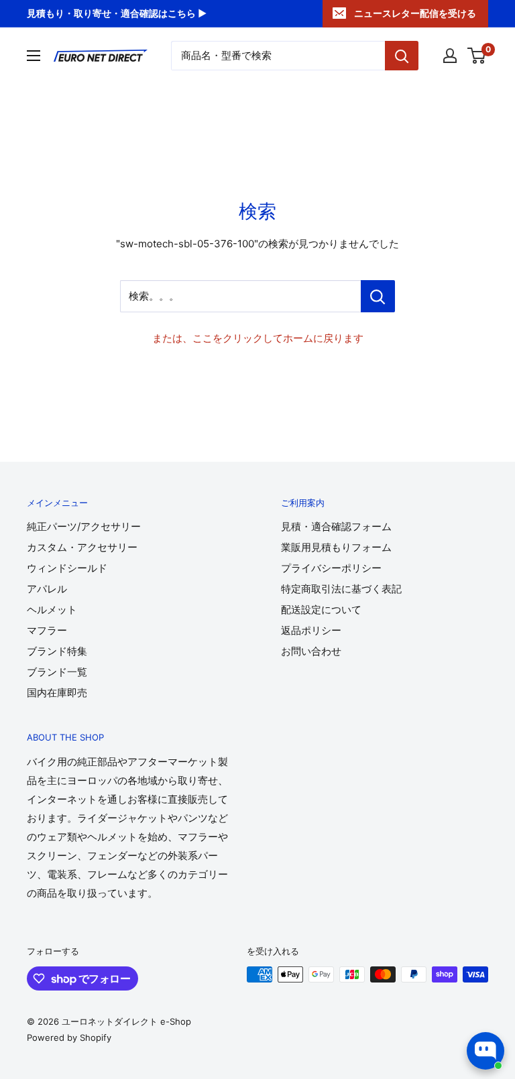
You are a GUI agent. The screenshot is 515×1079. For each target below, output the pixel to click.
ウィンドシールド (67, 568)
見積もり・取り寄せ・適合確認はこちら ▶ (117, 13)
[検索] (401, 55)
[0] (477, 56)
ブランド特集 (57, 651)
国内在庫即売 (57, 692)
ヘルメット (52, 609)
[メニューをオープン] (33, 55)
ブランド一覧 (57, 671)
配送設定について (321, 609)
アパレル (47, 588)
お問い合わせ (311, 651)
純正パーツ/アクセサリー (84, 526)
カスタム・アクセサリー (82, 547)
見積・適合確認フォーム (336, 526)
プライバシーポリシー (331, 568)
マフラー (47, 630)
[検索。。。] (378, 296)
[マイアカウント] (450, 55)
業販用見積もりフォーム (336, 547)
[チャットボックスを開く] (485, 1051)
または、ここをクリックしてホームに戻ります (257, 338)
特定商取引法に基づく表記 (341, 588)
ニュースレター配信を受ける (415, 13)
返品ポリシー (311, 630)
